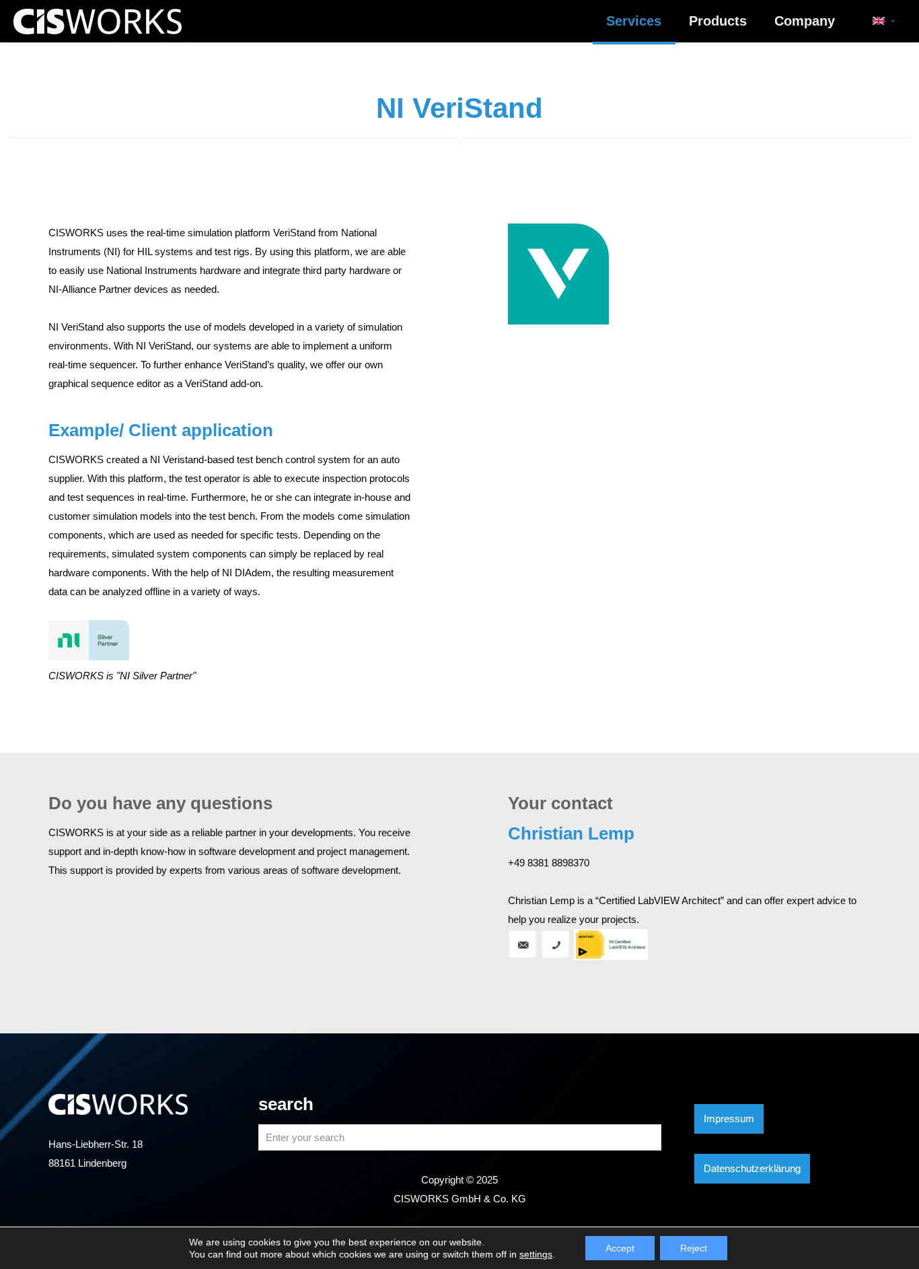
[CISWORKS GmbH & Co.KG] (97, 21)
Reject (693, 1248)
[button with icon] (522, 944)
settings (535, 1254)
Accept (619, 1248)
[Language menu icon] (883, 21)
